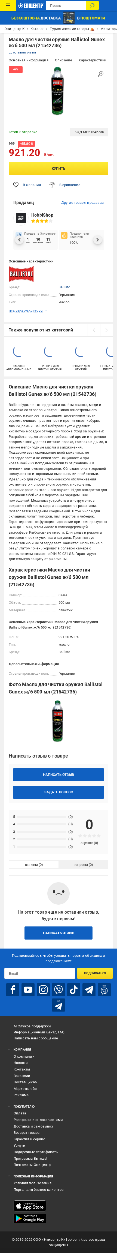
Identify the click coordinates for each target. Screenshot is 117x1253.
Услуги (19, 1145)
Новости (21, 1063)
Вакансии (22, 1076)
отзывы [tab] (31, 865)
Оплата (20, 1113)
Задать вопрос (58, 792)
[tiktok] (73, 989)
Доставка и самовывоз (33, 1126)
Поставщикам (26, 1082)
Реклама (21, 1095)
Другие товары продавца (82, 203)
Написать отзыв (58, 775)
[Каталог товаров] (8, 5)
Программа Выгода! (30, 1158)
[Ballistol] (22, 274)
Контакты (22, 1069)
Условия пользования (33, 1183)
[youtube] (28, 989)
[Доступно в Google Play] (30, 1219)
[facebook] (12, 989)
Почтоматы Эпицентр (32, 1165)
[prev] (94, 330)
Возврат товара (27, 1133)
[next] (106, 330)
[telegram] (89, 989)
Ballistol (65, 287)
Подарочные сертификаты (36, 1152)
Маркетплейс (25, 1089)
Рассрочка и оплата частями (38, 1120)
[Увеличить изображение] (100, 73)
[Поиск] (92, 5)
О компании (24, 1056)
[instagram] (43, 989)
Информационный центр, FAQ (39, 1032)
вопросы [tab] (80, 865)
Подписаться (95, 973)
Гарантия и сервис (29, 1139)
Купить (58, 168)
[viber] (58, 989)
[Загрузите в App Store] (30, 1205)
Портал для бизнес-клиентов (38, 1190)
